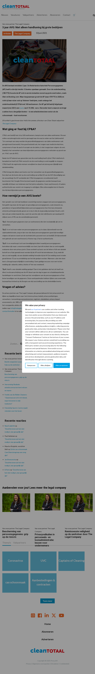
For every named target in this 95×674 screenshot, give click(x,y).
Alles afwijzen (45, 365)
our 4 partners (36, 309)
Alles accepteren (61, 365)
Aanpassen (31, 365)
